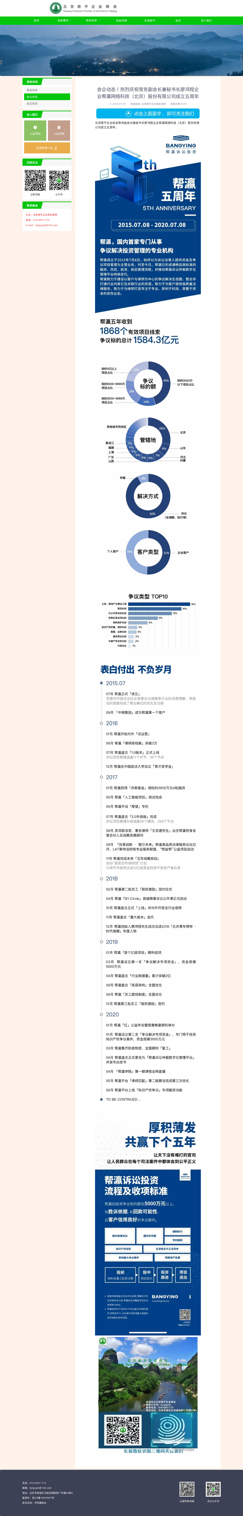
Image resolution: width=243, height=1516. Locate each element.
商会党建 (121, 20)
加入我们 (206, 20)
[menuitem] (36, 21)
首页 (36, 20)
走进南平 (149, 20)
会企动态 (32, 97)
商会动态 (32, 90)
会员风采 (32, 103)
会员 (178, 20)
